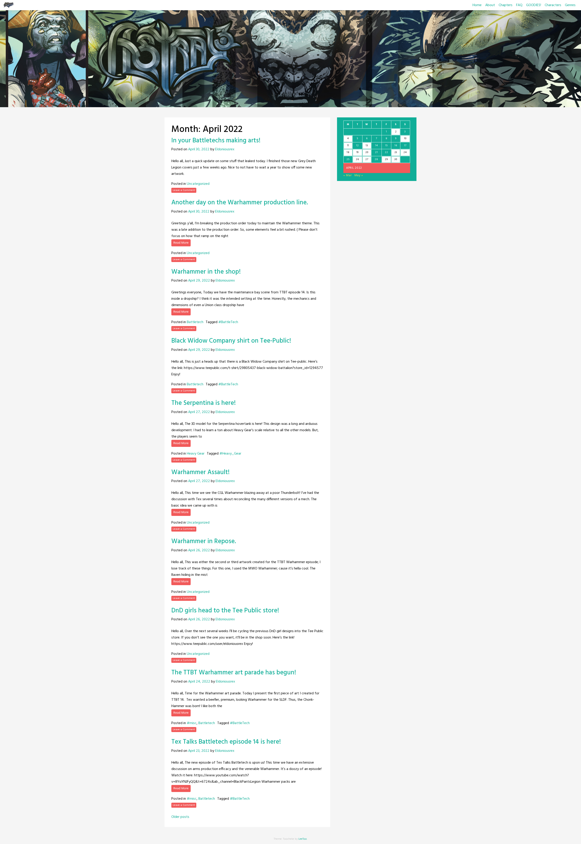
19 (357, 152)
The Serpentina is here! (203, 403)
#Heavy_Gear (230, 454)
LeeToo (302, 839)
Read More (181, 242)
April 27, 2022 (199, 412)
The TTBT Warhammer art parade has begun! (233, 673)
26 (357, 159)
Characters (553, 5)
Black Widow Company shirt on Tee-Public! (231, 341)
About (490, 5)
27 (366, 159)
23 (395, 152)
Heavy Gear (195, 454)
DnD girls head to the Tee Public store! (225, 611)
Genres (570, 5)
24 (405, 152)
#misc (192, 723)
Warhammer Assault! (200, 472)
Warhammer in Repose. (203, 541)
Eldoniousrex (224, 149)
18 (348, 152)
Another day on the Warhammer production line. (239, 203)
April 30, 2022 (198, 149)
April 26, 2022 (199, 550)
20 (366, 152)
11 (348, 146)
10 (405, 138)
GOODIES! (533, 5)
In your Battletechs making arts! (216, 141)
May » (358, 175)
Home (477, 5)
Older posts (180, 817)
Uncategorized (198, 184)
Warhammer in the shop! (206, 272)
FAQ (519, 5)
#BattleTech (228, 322)
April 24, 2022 (199, 682)
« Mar (347, 175)
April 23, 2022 (198, 751)
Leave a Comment (184, 190)
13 (367, 146)
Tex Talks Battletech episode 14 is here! (226, 742)
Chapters (505, 5)
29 (386, 159)
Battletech (195, 322)
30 (395, 159)
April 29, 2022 (199, 281)
